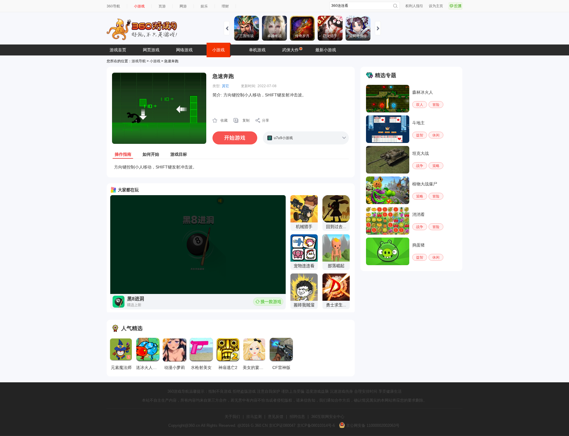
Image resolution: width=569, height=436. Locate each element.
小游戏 (139, 6)
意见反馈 (275, 416)
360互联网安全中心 (327, 416)
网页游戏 (151, 49)
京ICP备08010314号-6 (316, 425)
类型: (216, 86)
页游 (162, 6)
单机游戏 (257, 49)
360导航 (113, 6)
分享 (265, 120)
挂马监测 (254, 416)
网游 (183, 6)
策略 (435, 166)
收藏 (224, 120)
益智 (419, 135)
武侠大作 (290, 49)
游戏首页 (118, 49)
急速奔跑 (223, 76)
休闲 (435, 135)
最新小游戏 (325, 49)
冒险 (435, 105)
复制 (246, 120)
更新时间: (248, 86)
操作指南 (123, 154)
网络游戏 (184, 49)
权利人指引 (414, 6)
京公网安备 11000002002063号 (372, 425)
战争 (419, 166)
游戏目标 (178, 154)
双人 (419, 105)
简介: (217, 95)
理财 (225, 6)
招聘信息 (297, 416)
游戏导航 (139, 61)
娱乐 (204, 6)
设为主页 (436, 6)
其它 (225, 86)
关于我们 (232, 416)
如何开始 (151, 154)
